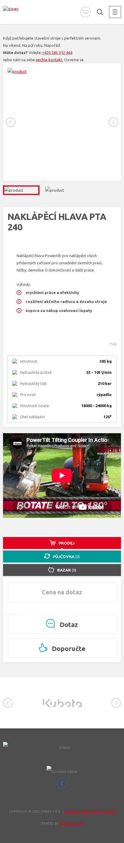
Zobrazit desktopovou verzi (89, 811)
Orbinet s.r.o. (72, 823)
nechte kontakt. (49, 60)
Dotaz (68, 624)
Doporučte (67, 648)
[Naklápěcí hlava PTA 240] (62, 71)
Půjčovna (66, 556)
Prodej (67, 543)
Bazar (66, 570)
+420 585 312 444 (57, 52)
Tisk (112, 344)
